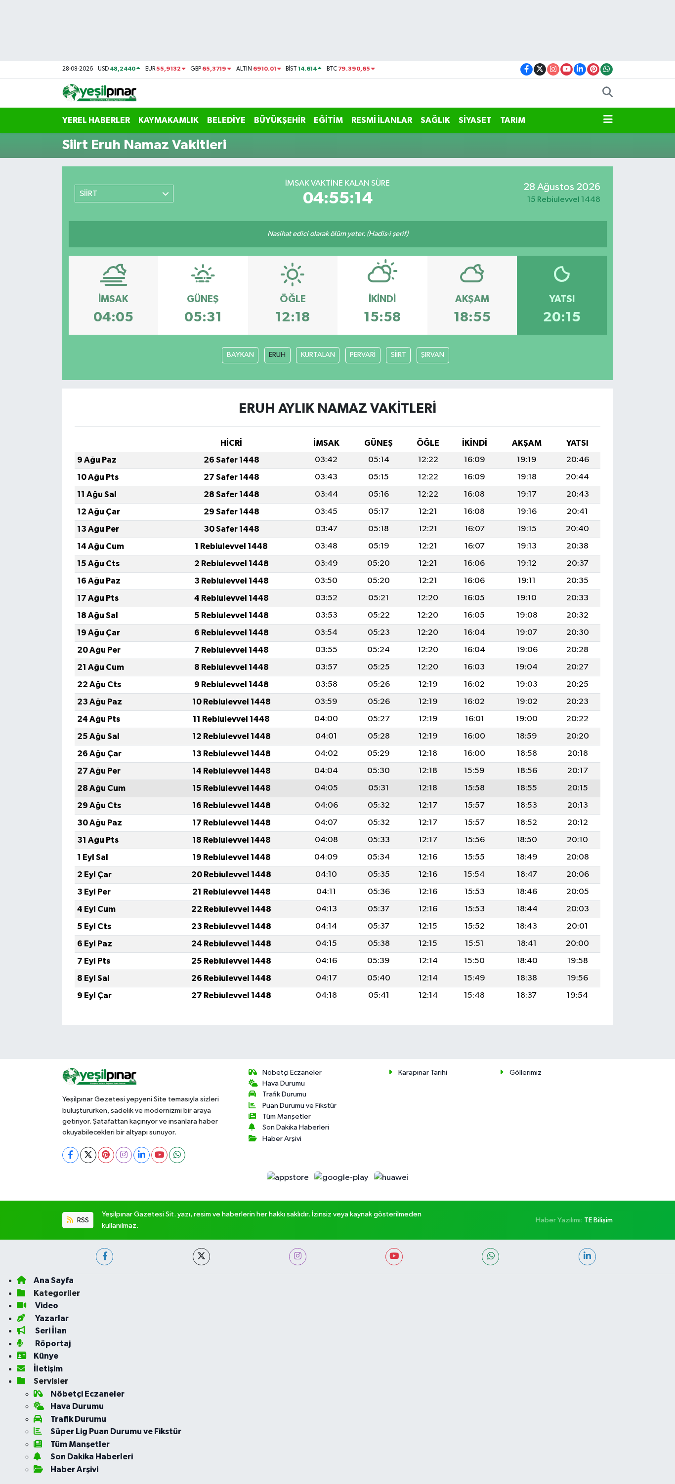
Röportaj (52, 1343)
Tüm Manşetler (286, 1116)
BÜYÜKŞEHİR (279, 120)
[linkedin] (587, 1256)
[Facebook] (70, 1155)
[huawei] (391, 1177)
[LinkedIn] (141, 1155)
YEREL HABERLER (96, 120)
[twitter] (201, 1256)
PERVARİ (363, 354)
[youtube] (394, 1256)
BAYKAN (240, 354)
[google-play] (342, 1177)
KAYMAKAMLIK (168, 120)
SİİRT (398, 354)
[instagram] (297, 1256)
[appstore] (288, 1177)
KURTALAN (318, 354)
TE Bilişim (598, 1220)
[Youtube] (159, 1155)
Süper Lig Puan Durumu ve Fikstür (115, 1431)
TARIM (512, 120)
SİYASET (475, 120)
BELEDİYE (226, 120)
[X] (88, 1155)
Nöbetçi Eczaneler (292, 1072)
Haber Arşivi (281, 1138)
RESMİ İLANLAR (381, 120)
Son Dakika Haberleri (295, 1127)
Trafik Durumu (284, 1094)
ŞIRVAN (432, 354)
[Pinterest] (106, 1155)
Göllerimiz (525, 1072)
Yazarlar (51, 1318)
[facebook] (104, 1256)
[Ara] (607, 93)
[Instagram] (124, 1155)
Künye (46, 1356)
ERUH (277, 354)
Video (46, 1305)
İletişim (48, 1369)
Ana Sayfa (54, 1280)
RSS (82, 1220)
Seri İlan (50, 1331)
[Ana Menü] (608, 120)
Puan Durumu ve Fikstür (299, 1105)
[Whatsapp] (177, 1155)
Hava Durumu (283, 1083)
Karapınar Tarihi (422, 1072)
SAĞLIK (435, 120)
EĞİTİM (328, 120)
